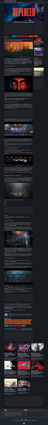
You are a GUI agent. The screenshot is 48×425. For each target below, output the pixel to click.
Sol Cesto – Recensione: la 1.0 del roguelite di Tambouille (24, 390)
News (8, 322)
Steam (14, 323)
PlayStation (13, 414)
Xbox (22, 323)
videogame (20, 323)
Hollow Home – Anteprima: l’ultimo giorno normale (37, 44)
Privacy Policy (21, 420)
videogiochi (10, 415)
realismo (29, 322)
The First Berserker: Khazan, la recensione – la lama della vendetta (10, 355)
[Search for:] (43, 2)
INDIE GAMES (39, 41)
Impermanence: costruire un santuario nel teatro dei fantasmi (38, 64)
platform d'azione (20, 322)
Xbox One (25, 323)
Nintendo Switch (8, 414)
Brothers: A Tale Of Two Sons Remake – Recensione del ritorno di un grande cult (26, 329)
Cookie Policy (25, 420)
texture (17, 323)
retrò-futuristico (6, 323)
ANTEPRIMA (36, 41)
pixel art (16, 322)
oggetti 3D (11, 322)
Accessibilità (30, 420)
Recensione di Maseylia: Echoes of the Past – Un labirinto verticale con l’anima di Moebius (38, 74)
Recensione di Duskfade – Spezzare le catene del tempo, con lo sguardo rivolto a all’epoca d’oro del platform (24, 356)
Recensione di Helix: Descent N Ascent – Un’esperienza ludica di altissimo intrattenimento (10, 372)
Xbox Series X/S (29, 323)
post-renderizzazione (24, 322)
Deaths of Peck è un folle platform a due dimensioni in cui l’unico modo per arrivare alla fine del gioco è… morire (24, 373)
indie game (6, 322)
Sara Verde (10, 313)
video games (6, 415)
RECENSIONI (11, 2)
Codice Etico (34, 420)
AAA (31, 353)
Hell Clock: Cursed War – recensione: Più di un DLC (38, 55)
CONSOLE (35, 52)
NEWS (8, 2)
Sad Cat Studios (11, 323)
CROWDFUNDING (19, 2)
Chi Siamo (13, 420)
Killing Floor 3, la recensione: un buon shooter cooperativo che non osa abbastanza (37, 372)
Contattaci (17, 420)
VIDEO (23, 2)
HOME (5, 2)
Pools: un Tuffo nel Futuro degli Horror (11, 328)
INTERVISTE (14, 2)
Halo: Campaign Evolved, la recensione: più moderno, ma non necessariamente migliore (37, 355)
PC (13, 322)
